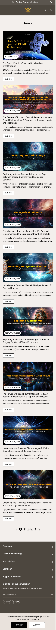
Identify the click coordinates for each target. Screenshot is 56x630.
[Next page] (39, 529)
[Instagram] (9, 601)
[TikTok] (13, 601)
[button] (4, 10)
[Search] (46, 10)
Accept (36, 625)
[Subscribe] (52, 595)
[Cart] (51, 10)
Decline (19, 625)
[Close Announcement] (51, 2)
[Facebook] (5, 601)
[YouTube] (18, 601)
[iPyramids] (28, 10)
